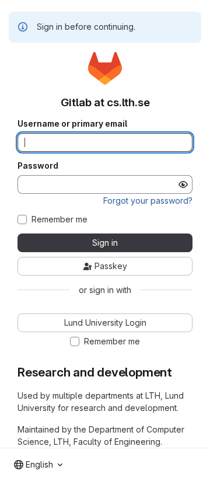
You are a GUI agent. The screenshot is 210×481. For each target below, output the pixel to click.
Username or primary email (72, 123)
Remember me (60, 219)
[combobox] (38, 465)
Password (38, 165)
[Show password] (183, 184)
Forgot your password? (147, 200)
